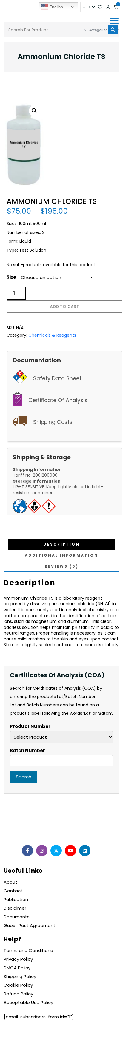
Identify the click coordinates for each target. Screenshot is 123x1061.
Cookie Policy (18, 985)
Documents (17, 917)
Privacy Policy (18, 959)
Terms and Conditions (28, 950)
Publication (16, 899)
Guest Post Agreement (30, 925)
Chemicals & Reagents (52, 335)
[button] (34, 110)
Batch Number (27, 751)
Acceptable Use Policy (28, 1002)
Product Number (30, 726)
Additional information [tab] (61, 555)
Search (23, 777)
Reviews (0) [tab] (62, 566)
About (10, 882)
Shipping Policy (20, 976)
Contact (13, 891)
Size (11, 277)
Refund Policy (18, 994)
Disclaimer (15, 908)
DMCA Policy (17, 968)
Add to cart (64, 306)
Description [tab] (61, 544)
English (55, 6)
